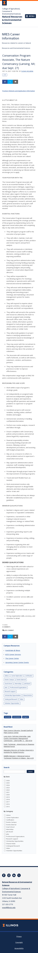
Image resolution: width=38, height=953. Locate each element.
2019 (8, 797)
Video (21, 699)
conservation (16, 717)
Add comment (9, 630)
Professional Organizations (18, 687)
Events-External (21, 680)
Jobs (4, 75)
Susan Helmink (27, 71)
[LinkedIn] (14, 875)
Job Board (27, 683)
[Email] (15, 82)
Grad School (8, 683)
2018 (8, 799)
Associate (7, 717)
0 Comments (6, 627)
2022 (8, 790)
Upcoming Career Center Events (17, 662)
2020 (8, 795)
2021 (8, 792)
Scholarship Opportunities (13, 695)
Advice (7, 676)
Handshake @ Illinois (12, 650)
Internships (18, 683)
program (25, 717)
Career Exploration (17, 676)
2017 (8, 802)
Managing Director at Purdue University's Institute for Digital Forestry (19, 751)
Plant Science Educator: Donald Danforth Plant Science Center (18, 731)
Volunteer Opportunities (12, 703)
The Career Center (12, 658)
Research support (10, 691)
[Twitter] (19, 875)
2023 (8, 788)
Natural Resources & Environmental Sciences (12, 20)
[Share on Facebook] (4, 82)
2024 (8, 785)
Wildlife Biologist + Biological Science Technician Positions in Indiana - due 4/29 (19, 757)
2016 (8, 804)
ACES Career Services (13, 654)
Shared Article (27, 695)
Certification (28, 676)
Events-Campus (9, 680)
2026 (8, 780)
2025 (8, 783)
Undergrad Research (11, 699)
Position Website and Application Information (18, 91)
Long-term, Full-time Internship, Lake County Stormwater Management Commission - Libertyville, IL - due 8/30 (18, 738)
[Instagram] (9, 875)
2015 (8, 807)
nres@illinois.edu (8, 907)
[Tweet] (10, 82)
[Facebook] (3, 875)
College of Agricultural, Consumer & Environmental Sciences (11, 11)
